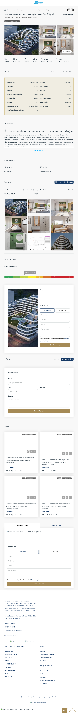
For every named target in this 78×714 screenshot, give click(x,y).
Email (10, 379)
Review (10, 396)
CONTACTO (8, 676)
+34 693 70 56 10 (9, 627)
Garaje (44, 167)
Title (9, 387)
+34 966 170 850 (9, 624)
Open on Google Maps (65, 182)
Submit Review (39, 411)
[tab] (22, 525)
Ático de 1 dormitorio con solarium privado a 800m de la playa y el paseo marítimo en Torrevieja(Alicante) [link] (55, 462)
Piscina (9, 172)
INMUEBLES (8, 658)
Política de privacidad (47, 654)
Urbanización (46, 172)
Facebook (26, 697)
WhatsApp (54, 697)
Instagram (44, 697)
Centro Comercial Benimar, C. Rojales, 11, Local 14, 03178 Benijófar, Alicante (20, 617)
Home (8, 10)
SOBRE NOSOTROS (10, 651)
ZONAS (6, 661)
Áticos (14, 10)
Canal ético (43, 661)
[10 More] (65, 47)
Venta (6, 21)
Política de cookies (46, 658)
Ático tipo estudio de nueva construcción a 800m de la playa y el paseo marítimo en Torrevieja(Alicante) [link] (21, 506)
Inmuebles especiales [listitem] (48, 680)
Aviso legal (43, 651)
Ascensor (10, 167)
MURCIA (8, 667)
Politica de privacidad (37, 580)
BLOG (6, 673)
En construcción (14, 21)
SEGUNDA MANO (9, 670)
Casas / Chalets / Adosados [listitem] (50, 671)
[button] (68, 10)
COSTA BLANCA (11, 664)
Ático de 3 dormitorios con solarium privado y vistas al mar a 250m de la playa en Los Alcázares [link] (56, 506)
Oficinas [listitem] (44, 683)
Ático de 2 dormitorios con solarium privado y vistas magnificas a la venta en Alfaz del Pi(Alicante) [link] (20, 460)
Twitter (35, 697)
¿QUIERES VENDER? (10, 654)
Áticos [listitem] (43, 677)
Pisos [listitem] (43, 674)
